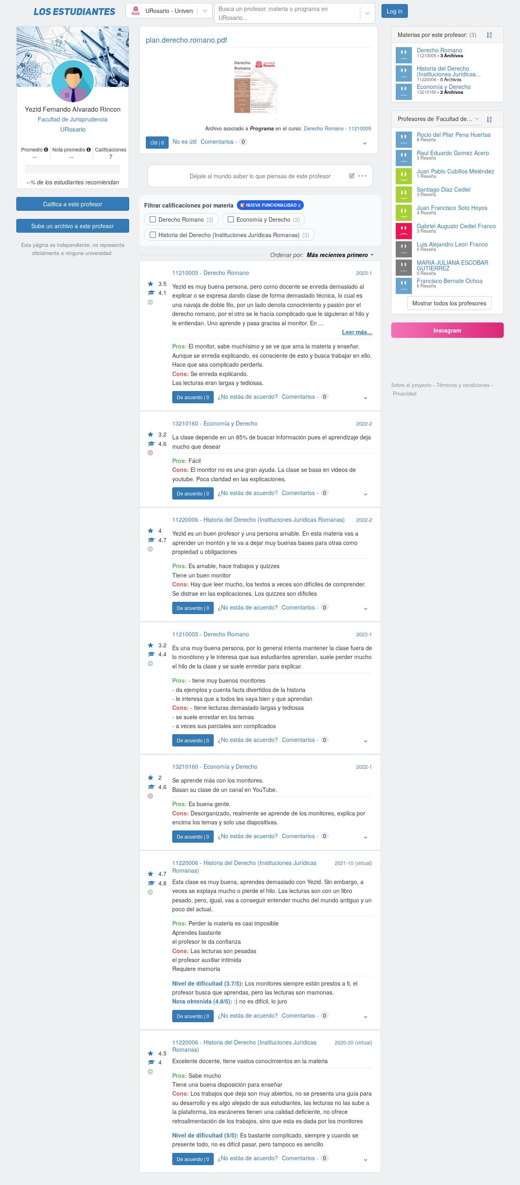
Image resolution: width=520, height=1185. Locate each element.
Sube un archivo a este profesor (72, 226)
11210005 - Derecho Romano (210, 272)
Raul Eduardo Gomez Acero (453, 153)
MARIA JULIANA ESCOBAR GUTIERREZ (452, 265)
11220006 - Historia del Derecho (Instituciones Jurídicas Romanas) (258, 519)
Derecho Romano (439, 50)
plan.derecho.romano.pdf (186, 39)
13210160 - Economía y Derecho (215, 423)
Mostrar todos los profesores (449, 303)
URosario (72, 129)
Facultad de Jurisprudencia (73, 119)
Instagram (447, 330)
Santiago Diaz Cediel (443, 189)
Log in (395, 11)
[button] (364, 142)
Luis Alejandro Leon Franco (452, 244)
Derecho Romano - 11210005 (337, 128)
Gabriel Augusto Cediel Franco (456, 226)
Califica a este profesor (72, 204)
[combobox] (131, 10)
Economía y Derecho (444, 86)
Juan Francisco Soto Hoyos (452, 207)
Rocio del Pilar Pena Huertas (454, 134)
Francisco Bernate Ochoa (450, 281)
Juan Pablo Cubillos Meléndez (455, 171)
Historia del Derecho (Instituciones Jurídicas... (449, 71)
